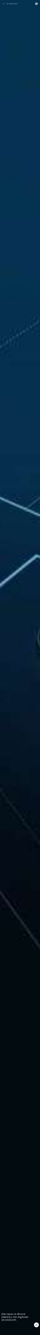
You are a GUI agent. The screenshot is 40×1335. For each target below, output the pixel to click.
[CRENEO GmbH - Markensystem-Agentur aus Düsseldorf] (36, 3)
